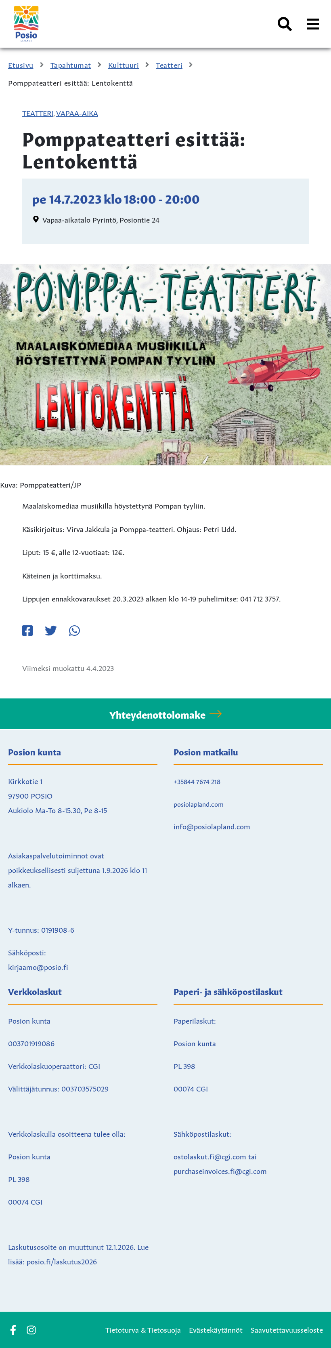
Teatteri (37, 112)
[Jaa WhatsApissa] (74, 631)
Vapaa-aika (77, 112)
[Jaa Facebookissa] (27, 631)
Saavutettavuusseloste (287, 1329)
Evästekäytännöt (216, 1329)
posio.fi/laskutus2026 (62, 1260)
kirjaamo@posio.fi (38, 966)
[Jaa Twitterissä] (51, 631)
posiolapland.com (199, 803)
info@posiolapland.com (212, 825)
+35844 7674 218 (197, 780)
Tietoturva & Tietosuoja (143, 1329)
